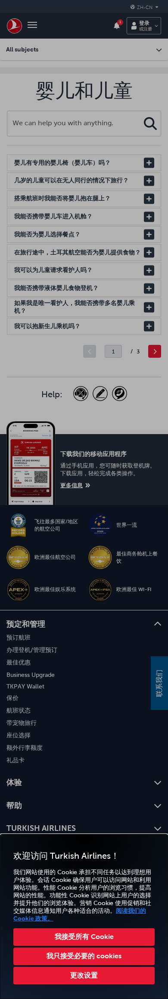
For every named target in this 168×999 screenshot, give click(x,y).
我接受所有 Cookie (84, 936)
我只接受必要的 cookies (84, 956)
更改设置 (84, 975)
